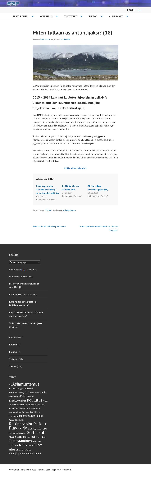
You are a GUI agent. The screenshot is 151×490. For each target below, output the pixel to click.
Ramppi (11, 420)
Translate (31, 269)
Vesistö (28, 450)
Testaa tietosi (18, 445)
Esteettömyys (16, 388)
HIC (27, 392)
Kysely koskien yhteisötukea (23, 294)
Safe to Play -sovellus (35, 429)
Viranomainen (33, 453)
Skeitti (11, 437)
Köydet (45, 401)
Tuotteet (70, 16)
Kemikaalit (30, 396)
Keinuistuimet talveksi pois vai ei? (49, 226)
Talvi (43, 437)
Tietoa (93, 16)
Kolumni (13, 344)
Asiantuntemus (69, 210)
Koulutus (46, 16)
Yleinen (48, 210)
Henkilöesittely (16, 392)
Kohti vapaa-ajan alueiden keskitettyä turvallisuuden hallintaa (47, 189)
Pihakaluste (15, 408)
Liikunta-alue (29, 405)
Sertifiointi (20, 16)
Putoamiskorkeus (31, 412)
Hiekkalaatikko (34, 393)
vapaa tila (22, 450)
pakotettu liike (39, 405)
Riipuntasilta (19, 420)
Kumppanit (116, 16)
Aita (10, 385)
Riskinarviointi (21, 423)
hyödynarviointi (14, 396)
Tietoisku (13, 359)
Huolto (43, 392)
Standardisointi (25, 437)
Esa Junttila (65, 39)
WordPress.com (64, 469)
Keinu (23, 396)
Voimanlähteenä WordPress (22, 469)
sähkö (37, 437)
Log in (130, 10)
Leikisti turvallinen (16, 404)
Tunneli (30, 446)
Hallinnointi (28, 388)
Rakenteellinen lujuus (30, 416)
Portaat (23, 409)
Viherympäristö (17, 453)
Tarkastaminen (20, 440)
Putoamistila (13, 416)
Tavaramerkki (36, 441)
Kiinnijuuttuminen (17, 400)
